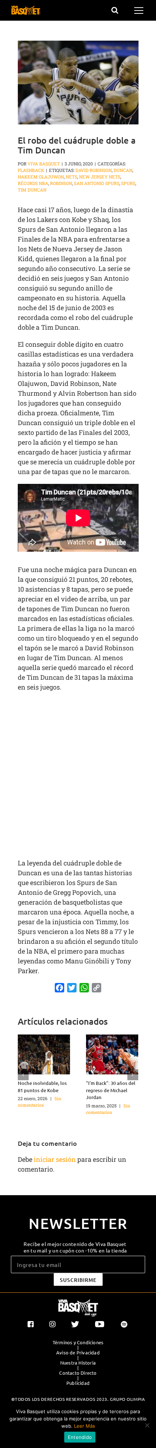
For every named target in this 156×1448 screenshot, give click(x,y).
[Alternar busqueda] (114, 10)
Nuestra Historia (78, 1362)
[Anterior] (23, 1074)
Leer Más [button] (84, 1426)
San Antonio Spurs (96, 183)
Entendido (80, 1437)
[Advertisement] (78, 777)
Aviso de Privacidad (78, 1352)
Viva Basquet (44, 163)
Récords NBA (33, 183)
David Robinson (93, 170)
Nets (71, 177)
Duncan (123, 170)
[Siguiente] (132, 1074)
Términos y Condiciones (78, 1342)
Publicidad (78, 1383)
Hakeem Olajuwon (41, 177)
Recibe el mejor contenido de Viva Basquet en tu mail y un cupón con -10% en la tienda (75, 1247)
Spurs (128, 183)
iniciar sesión (55, 1159)
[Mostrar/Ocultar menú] (139, 10)
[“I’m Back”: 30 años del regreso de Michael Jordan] (112, 1053)
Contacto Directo (78, 1372)
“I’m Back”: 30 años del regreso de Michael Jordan (110, 1090)
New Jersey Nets (99, 177)
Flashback (31, 170)
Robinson (61, 183)
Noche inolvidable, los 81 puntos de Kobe (42, 1087)
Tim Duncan (32, 190)
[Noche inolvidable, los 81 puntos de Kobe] (44, 1053)
